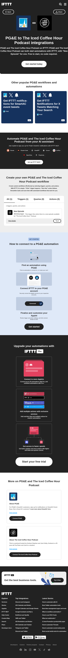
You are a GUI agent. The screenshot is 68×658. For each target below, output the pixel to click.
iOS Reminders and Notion (23, 621)
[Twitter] (39, 650)
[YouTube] (34, 650)
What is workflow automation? (51, 611)
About (55, 644)
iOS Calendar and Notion (23, 605)
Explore (5, 598)
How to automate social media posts (53, 628)
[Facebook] (20, 650)
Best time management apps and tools (54, 608)
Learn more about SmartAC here (40, 509)
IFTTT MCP (5, 611)
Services (4, 602)
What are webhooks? (48, 618)
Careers (22, 644)
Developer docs (7, 628)
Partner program (32, 644)
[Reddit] (49, 650)
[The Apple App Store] (27, 637)
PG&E (11, 38)
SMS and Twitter (20, 618)
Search (4, 621)
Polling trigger (20, 214)
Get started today (34, 64)
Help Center (5, 615)
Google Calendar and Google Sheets (26, 608)
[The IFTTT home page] (7, 4)
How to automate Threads (50, 624)
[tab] (9, 199)
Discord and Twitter (21, 631)
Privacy (48, 644)
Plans (3, 624)
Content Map (6, 618)
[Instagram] (30, 650)
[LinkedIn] (25, 650)
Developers (14, 644)
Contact (41, 644)
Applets (4, 608)
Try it (57, 221)
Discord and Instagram (22, 602)
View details (12, 221)
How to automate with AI (49, 602)
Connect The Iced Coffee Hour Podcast (25, 554)
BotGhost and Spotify (22, 615)
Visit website (13, 513)
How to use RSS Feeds (49, 615)
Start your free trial (34, 461)
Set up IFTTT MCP (34, 162)
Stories (4, 605)
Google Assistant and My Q (23, 611)
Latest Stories (47, 598)
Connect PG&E (17, 518)
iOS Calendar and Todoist (23, 624)
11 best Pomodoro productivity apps (53, 621)
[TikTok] (44, 650)
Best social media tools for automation (54, 631)
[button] (65, 4)
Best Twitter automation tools (51, 605)
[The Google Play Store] (40, 637)
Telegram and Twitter (21, 628)
